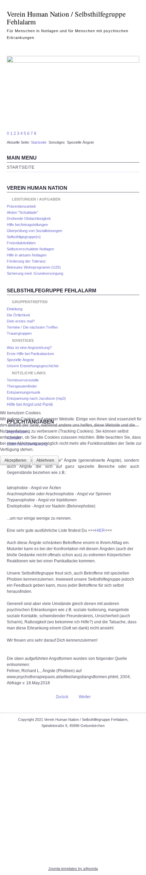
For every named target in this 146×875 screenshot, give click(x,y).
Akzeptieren (15, 460)
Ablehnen (45, 460)
